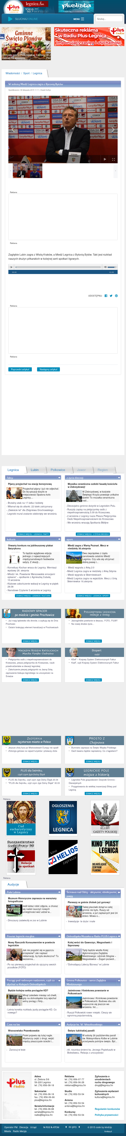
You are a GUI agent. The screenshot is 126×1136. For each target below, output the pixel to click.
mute (105, 267)
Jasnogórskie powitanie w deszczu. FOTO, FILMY (94, 620)
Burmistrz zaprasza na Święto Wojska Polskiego (93, 747)
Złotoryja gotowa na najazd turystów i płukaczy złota (32, 750)
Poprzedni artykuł (20, 369)
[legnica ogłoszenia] (63, 817)
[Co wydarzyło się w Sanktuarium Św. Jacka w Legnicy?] (21, 818)
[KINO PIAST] (105, 856)
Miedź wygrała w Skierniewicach (84, 574)
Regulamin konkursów (107, 1108)
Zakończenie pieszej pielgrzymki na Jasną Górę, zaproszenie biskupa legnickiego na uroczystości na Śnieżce (29, 673)
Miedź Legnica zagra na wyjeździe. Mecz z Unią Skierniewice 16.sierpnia (92, 580)
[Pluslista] (76, 6)
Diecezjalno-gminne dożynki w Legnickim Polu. (91, 505)
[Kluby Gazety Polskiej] (105, 817)
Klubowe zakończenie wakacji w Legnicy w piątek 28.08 (33, 585)
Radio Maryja (20, 1131)
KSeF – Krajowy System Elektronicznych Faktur (93, 659)
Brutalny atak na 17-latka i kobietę (25, 502)
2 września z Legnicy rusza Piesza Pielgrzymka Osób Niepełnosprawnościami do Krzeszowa (91, 517)
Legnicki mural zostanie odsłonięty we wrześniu (32, 513)
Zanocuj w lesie (17, 1049)
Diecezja (24, 1127)
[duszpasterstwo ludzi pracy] (21, 856)
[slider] (26, 43)
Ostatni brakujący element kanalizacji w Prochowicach (33, 627)
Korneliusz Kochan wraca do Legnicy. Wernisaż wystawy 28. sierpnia (32, 569)
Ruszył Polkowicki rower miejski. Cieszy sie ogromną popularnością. (89, 1014)
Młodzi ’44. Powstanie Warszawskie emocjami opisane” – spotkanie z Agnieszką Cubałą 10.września (31, 577)
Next (46, 43)
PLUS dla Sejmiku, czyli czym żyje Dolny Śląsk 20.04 (33, 779)
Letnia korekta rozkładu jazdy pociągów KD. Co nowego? (32, 1011)
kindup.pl (108, 1131)
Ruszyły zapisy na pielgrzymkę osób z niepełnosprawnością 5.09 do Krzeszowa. (88, 511)
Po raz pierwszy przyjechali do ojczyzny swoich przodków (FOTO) (32, 966)
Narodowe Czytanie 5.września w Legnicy (29, 590)
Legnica (37, 73)
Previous (6, 43)
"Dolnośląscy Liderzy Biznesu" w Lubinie (88, 964)
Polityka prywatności (106, 1114)
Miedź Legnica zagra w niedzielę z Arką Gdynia (91, 571)
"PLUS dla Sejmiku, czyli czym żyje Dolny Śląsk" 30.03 (34, 782)
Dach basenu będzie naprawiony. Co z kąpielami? (94, 750)
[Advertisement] (63, 217)
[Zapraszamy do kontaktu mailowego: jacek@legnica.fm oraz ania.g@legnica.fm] (89, 36)
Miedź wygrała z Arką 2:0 (81, 567)
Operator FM (11, 1127)
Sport (26, 73)
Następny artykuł (48, 369)
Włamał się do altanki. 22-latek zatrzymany (30, 506)
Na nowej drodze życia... (82, 623)
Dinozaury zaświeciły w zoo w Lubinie (27, 920)
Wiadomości (13, 73)
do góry (73, 1126)
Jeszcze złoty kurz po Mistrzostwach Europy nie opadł (33, 747)
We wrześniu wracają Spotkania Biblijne (87, 522)
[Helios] (63, 857)
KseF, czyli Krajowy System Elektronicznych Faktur (95, 662)
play (11, 267)
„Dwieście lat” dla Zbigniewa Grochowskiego (30, 510)
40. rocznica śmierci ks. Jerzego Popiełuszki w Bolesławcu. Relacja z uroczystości (91, 1051)
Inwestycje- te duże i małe (81, 921)
